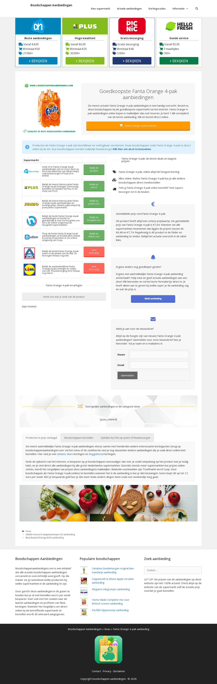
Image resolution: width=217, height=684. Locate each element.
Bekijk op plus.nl (94, 186)
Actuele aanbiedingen (129, 8)
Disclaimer (119, 671)
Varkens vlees (65, 454)
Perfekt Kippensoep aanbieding (110, 610)
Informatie (178, 8)
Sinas (28, 531)
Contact (96, 671)
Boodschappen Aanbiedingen (51, 5)
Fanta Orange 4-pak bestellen (140, 125)
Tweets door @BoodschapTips (159, 506)
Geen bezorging (94, 251)
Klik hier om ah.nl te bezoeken (132, 149)
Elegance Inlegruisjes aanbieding (111, 589)
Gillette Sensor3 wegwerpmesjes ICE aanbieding (50, 534)
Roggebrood (96, 454)
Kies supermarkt (100, 8)
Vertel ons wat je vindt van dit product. (64, 296)
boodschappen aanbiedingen (109, 678)
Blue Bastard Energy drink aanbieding (45, 537)
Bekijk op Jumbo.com (94, 202)
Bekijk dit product (94, 169)
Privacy (107, 671)
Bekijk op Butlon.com (94, 235)
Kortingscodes (157, 8)
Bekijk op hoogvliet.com (94, 219)
